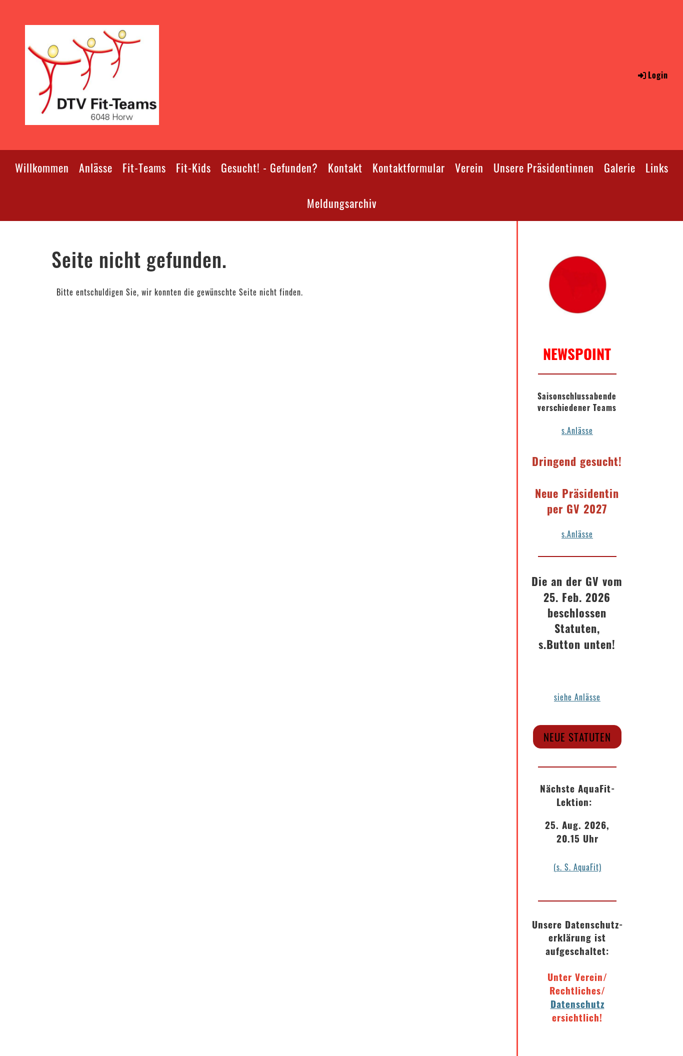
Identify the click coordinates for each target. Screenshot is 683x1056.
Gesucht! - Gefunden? (269, 168)
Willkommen (42, 168)
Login (658, 75)
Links (657, 168)
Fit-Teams (144, 168)
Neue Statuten (577, 736)
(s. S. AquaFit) (578, 867)
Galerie (620, 168)
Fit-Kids (193, 168)
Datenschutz (577, 1003)
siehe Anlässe (577, 697)
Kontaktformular (408, 168)
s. (564, 534)
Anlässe (95, 168)
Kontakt (345, 168)
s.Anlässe (577, 430)
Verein (469, 168)
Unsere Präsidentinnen (544, 168)
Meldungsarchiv (341, 203)
